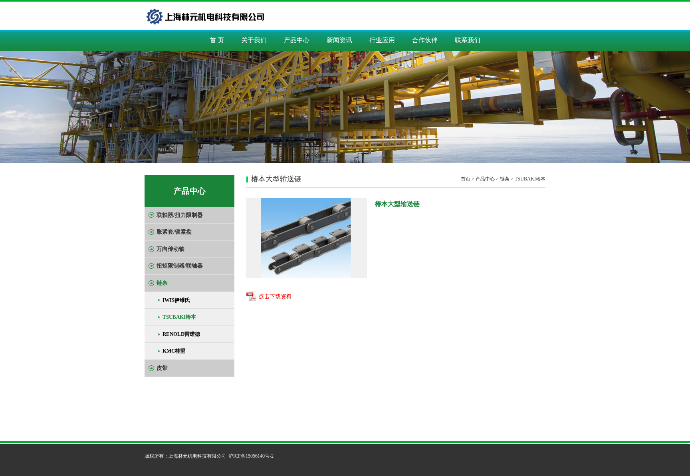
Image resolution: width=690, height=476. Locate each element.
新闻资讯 (339, 40)
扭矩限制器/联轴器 (180, 266)
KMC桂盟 (174, 351)
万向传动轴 (170, 249)
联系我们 (467, 40)
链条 (162, 283)
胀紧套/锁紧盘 (174, 232)
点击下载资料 (275, 297)
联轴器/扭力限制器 (180, 215)
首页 (465, 179)
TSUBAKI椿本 (179, 317)
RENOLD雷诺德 (181, 334)
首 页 (217, 40)
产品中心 (296, 40)
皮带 (162, 368)
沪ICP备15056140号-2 (251, 456)
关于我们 (254, 40)
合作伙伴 (425, 40)
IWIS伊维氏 (176, 300)
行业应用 (382, 40)
